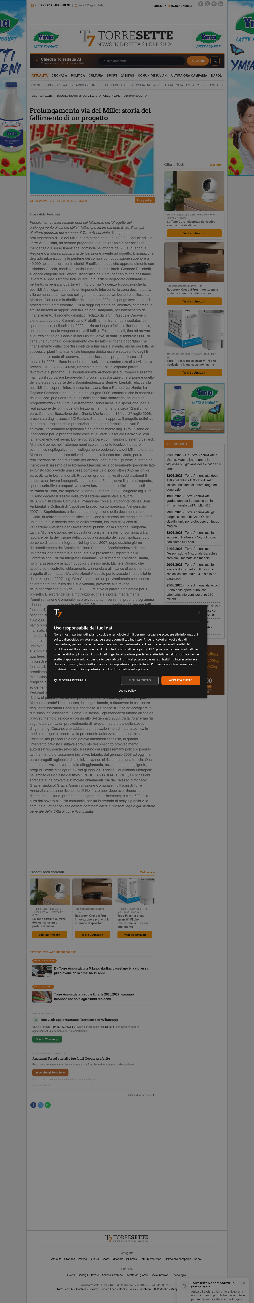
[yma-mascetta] (46, 39)
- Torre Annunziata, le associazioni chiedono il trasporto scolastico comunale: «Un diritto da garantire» (191, 571)
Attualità (56, 1259)
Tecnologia (179, 1275)
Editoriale (117, 1259)
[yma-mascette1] (208, 39)
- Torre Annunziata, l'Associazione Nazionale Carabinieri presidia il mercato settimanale (192, 553)
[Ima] (194, 408)
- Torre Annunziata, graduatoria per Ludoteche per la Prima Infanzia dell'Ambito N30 (189, 500)
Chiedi (200, 60)
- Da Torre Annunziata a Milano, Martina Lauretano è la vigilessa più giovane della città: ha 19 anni (193, 462)
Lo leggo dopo (145, 200)
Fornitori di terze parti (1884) (135, 649)
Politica (82, 1259)
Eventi (71, 1275)
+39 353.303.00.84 (62, 1026)
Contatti (81, 1289)
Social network (160, 1275)
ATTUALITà (46, 95)
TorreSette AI (65, 1289)
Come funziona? (41, 1085)
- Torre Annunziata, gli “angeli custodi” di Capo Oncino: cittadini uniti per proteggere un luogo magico (192, 519)
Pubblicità (145, 1289)
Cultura (94, 1259)
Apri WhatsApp (48, 1039)
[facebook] (200, 3)
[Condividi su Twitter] (41, 1105)
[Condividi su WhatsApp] (48, 1105)
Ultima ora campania (178, 1259)
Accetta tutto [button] (181, 680)
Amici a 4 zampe (112, 1275)
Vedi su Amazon (50, 935)
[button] (70, 680)
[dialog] (127, 651)
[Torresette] (127, 38)
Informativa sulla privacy (131, 669)
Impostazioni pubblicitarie (131, 664)
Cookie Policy (127, 1289)
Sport (105, 1259)
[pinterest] (214, 3)
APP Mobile (160, 1289)
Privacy (93, 1289)
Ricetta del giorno (137, 1275)
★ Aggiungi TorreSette (50, 1072)
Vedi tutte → (147, 872)
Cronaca (69, 1259)
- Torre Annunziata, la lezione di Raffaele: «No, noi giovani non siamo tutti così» (192, 537)
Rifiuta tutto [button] (140, 680)
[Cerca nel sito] (215, 61)
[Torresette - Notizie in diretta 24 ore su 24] (127, 1239)
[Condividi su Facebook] (33, 1105)
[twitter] (207, 3)
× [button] (198, 612)
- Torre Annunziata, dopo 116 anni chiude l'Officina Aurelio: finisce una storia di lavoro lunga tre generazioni (192, 482)
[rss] (220, 3)
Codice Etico (108, 1289)
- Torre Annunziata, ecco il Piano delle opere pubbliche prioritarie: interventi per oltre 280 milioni (193, 592)
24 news (131, 1259)
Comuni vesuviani (151, 1259)
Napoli (198, 1259)
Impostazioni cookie (98, 669)
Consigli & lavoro (88, 1275)
